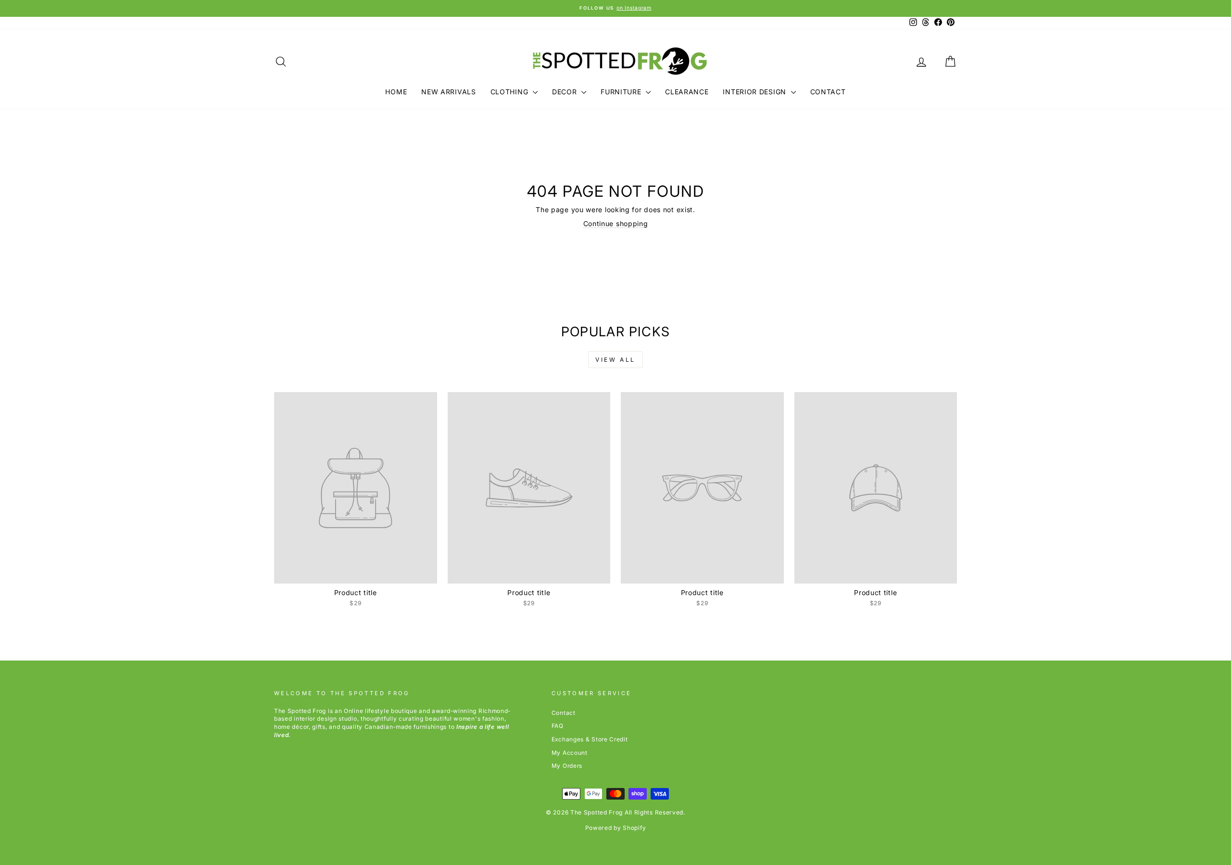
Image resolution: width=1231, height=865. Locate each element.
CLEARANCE (686, 92)
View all (615, 359)
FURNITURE (622, 92)
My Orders (567, 765)
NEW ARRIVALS (448, 92)
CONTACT (828, 92)
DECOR (565, 92)
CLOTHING (510, 92)
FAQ (558, 725)
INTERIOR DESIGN (755, 92)
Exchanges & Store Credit (590, 739)
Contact (564, 712)
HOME (396, 92)
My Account (570, 752)
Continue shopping (615, 223)
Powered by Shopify (615, 827)
